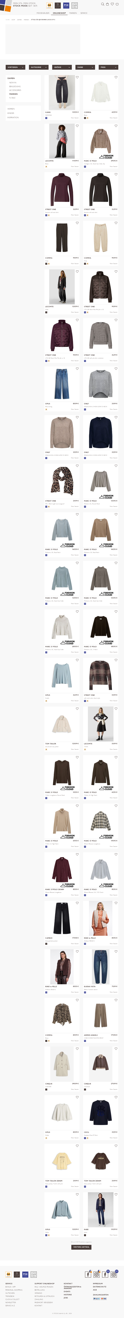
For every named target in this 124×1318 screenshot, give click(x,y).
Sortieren (13, 67)
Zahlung (39, 1299)
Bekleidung (15, 86)
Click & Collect (12, 1299)
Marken (73, 13)
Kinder (11, 113)
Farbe (80, 67)
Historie (68, 1295)
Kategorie (36, 67)
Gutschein (10, 1293)
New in (12, 82)
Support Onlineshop (44, 1284)
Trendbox (9, 1296)
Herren (11, 109)
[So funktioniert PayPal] (96, 1298)
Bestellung (40, 1290)
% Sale (12, 98)
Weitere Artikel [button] (81, 1247)
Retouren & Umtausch (44, 1296)
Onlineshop (59, 13)
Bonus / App (10, 1287)
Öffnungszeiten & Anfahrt (72, 1287)
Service (84, 13)
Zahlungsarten (100, 1295)
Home (7, 20)
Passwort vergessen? (44, 1303)
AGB (95, 1290)
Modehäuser (43, 13)
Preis (103, 67)
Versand (38, 1293)
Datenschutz (99, 1287)
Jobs (66, 1298)
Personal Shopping (13, 1290)
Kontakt (38, 1306)
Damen (11, 78)
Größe (57, 67)
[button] (103, 4)
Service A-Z (10, 1306)
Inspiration (13, 117)
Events (67, 1292)
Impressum (98, 1284)
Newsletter (10, 1303)
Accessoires (15, 90)
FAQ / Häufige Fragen (44, 1287)
